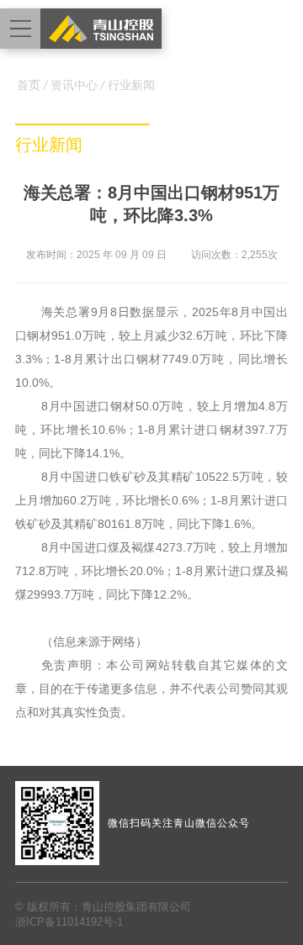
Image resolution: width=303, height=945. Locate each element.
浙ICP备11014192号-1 (69, 922)
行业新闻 (131, 85)
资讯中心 (74, 85)
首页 (28, 85)
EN (284, 29)
